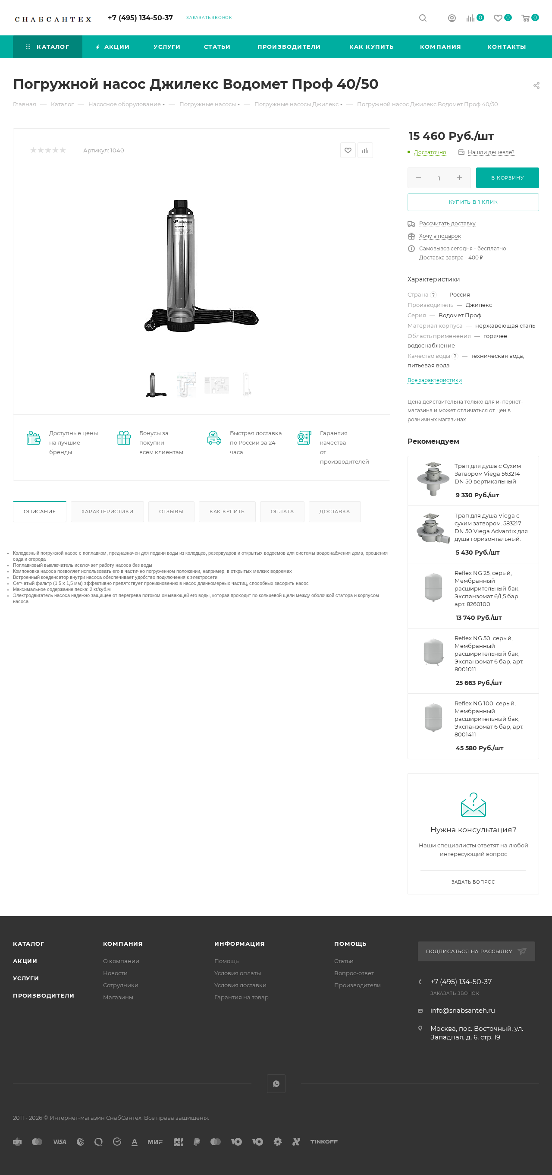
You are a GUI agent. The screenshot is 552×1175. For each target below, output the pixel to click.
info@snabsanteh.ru (462, 1010)
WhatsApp (276, 1083)
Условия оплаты (237, 973)
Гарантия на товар (241, 997)
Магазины (118, 997)
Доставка (335, 512)
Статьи (344, 960)
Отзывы (171, 512)
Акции (25, 960)
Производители (43, 995)
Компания (123, 943)
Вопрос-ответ (354, 973)
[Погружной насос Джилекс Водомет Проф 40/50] (202, 266)
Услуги (26, 978)
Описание (40, 512)
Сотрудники (120, 985)
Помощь (226, 960)
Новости (115, 973)
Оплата (282, 512)
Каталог (28, 943)
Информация (239, 943)
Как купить (227, 512)
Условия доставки (240, 985)
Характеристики (107, 512)
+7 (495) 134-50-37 (140, 18)
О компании (121, 960)
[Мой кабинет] (452, 19)
